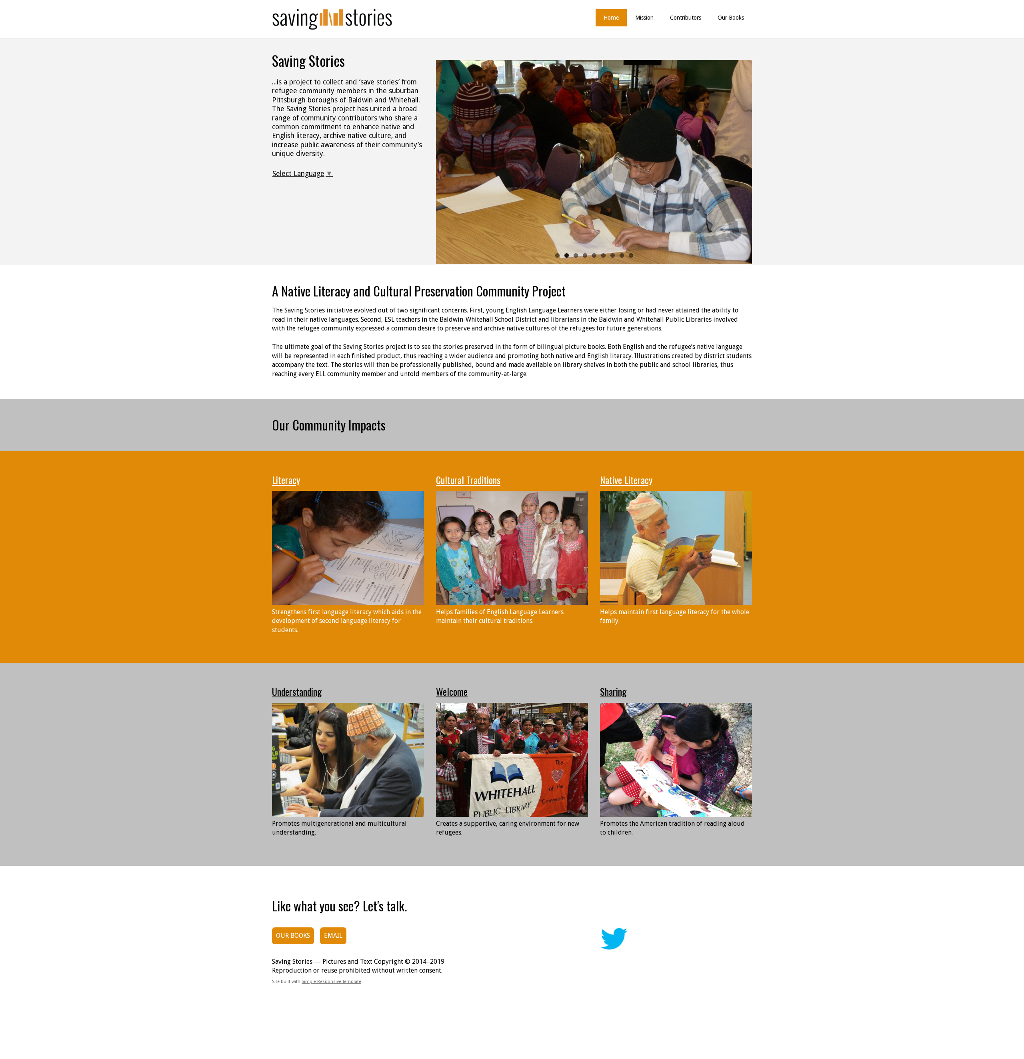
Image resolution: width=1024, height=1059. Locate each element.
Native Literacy (626, 479)
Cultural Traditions (468, 479)
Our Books (731, 17)
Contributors (685, 17)
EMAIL (333, 935)
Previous (444, 160)
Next (744, 160)
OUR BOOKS (293, 935)
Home (611, 17)
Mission (644, 17)
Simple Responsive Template (331, 981)
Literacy (286, 479)
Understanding (297, 691)
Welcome (452, 691)
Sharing (613, 691)
